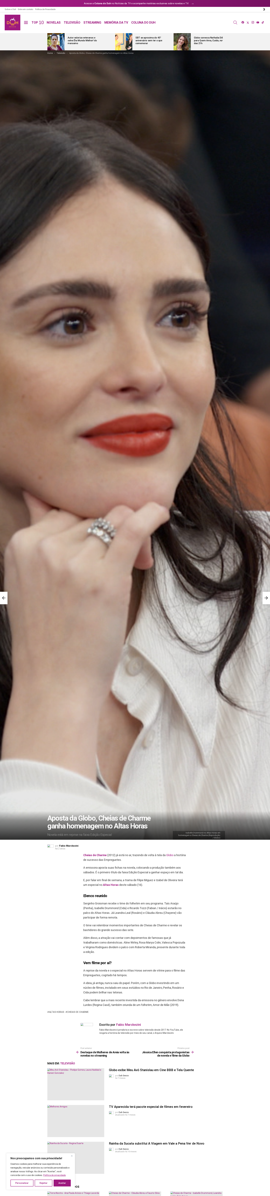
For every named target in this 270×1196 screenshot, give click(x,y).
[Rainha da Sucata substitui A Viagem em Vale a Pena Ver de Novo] (75, 1158)
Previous (48, 41)
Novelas (54, 22)
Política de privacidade (54, 1175)
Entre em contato (25, 9)
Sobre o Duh (10, 9)
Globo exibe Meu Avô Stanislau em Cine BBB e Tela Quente (151, 1070)
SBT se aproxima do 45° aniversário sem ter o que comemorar (148, 40)
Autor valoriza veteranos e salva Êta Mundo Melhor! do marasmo (82, 40)
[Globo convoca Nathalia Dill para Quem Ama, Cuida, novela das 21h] (182, 41)
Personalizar (22, 1183)
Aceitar (62, 1183)
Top (38, 22)
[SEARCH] (235, 22)
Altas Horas (111, 884)
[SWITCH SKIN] (264, 9)
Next (221, 41)
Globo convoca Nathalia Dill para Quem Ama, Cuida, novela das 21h (210, 40)
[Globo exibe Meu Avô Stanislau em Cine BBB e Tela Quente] (75, 1084)
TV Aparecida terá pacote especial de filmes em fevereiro (150, 1107)
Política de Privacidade (45, 9)
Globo (169, 855)
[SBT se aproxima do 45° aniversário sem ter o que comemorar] (123, 41)
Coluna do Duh (143, 22)
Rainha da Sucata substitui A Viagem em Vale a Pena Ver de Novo (156, 1143)
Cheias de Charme (95, 855)
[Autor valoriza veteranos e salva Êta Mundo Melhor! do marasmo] (56, 41)
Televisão (72, 22)
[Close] (72, 1156)
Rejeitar (44, 1183)
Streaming (92, 22)
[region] (40, 1171)
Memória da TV (116, 22)
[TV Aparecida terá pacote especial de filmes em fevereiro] (75, 1121)
